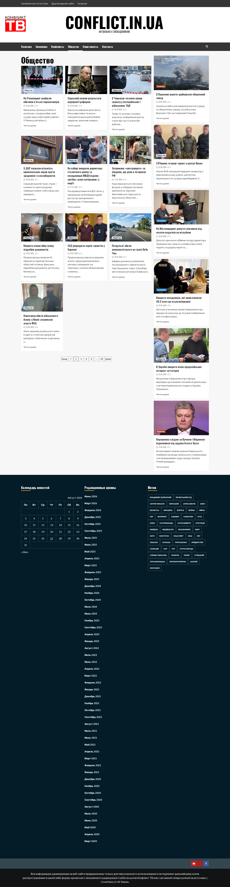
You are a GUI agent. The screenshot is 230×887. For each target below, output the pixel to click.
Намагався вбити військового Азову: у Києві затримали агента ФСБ (40, 319)
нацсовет (178, 536)
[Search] (207, 46)
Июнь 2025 (90, 544)
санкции (154, 549)
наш (190, 536)
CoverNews (107, 881)
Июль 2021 (90, 730)
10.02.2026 (30, 106)
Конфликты (57, 47)
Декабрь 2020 (92, 779)
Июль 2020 (90, 813)
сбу (173, 549)
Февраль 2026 (92, 510)
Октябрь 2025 (92, 523)
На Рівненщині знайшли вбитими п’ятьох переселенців (41, 100)
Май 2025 (90, 551)
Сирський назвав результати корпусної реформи (84, 100)
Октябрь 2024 (92, 599)
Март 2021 (90, 758)
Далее (108, 358)
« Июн (24, 552)
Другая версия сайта (63, 3)
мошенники (184, 529)
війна (202, 510)
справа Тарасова (158, 555)
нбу (198, 536)
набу (197, 529)
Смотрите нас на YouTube (34, 3)
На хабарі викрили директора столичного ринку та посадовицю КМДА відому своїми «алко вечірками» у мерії (85, 175)
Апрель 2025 (91, 558)
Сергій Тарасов (157, 504)
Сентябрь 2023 (93, 627)
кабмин (175, 517)
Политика (26, 47)
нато (152, 536)
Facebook (82, 3)
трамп (187, 555)
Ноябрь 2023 (91, 620)
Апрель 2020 (91, 834)
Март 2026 (90, 503)
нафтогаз (164, 536)
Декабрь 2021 (92, 696)
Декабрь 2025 (92, 517)
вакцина (168, 510)
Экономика (41, 47)
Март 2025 (90, 565)
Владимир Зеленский (160, 497)
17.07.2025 (74, 187)
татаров (175, 555)
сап (165, 549)
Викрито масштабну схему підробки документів (38, 247)
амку (202, 504)
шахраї (193, 562)
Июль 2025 (90, 537)
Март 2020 (90, 841)
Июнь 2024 (90, 613)
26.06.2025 (118, 257)
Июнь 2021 (90, 737)
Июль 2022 (90, 654)
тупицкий (199, 555)
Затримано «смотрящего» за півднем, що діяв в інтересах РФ (129, 172)
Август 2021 (91, 723)
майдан (154, 529)
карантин (188, 517)
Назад (64, 358)
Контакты (107, 47)
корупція (200, 523)
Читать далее (29, 125)
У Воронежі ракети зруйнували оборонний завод (180, 96)
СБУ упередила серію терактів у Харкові (86, 247)
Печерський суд (184, 497)
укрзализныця (157, 562)
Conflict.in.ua (114, 22)
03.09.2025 (30, 179)
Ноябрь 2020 (91, 786)
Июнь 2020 (90, 820)
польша (166, 542)
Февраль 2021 (92, 765)
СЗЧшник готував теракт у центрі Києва (179, 163)
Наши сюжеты (90, 47)
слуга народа (186, 549)
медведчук (168, 529)
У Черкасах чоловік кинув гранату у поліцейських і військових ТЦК (127, 102)
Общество (73, 47)
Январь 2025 (91, 579)
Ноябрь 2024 (91, 592)
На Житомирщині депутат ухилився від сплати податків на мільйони (179, 230)
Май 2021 (90, 744)
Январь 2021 (91, 772)
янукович (155, 568)
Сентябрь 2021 (93, 717)
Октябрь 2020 (92, 792)
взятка (180, 510)
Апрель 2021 (91, 751)
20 (102, 358)
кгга (200, 517)
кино (152, 523)
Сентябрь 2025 (93, 530)
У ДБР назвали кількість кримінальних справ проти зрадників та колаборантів (39, 172)
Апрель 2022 (91, 668)
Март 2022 (90, 675)
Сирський (174, 504)
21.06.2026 (162, 447)
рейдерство (197, 542)
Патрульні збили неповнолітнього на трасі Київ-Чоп (130, 249)
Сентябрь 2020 (93, 799)
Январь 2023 (91, 641)
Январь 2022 (91, 689)
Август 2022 (91, 648)
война (192, 510)
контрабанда (166, 523)
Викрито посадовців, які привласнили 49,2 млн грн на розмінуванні (179, 299)
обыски (154, 542)
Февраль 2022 (92, 682)
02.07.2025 (30, 253)
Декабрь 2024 (92, 586)
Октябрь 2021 (92, 710)
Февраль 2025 (92, 572)
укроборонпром (177, 562)
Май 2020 (90, 827)
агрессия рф (189, 504)
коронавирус (184, 523)
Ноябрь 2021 (91, 703)
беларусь (154, 510)
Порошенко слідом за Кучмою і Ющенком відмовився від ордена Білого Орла (180, 441)
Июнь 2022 (90, 661)
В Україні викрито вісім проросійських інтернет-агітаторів (179, 369)
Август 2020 (91, 806)
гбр (151, 517)
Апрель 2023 (91, 634)
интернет (162, 517)
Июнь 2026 (90, 496)
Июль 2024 (90, 606)
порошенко (181, 542)
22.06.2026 (162, 102)
